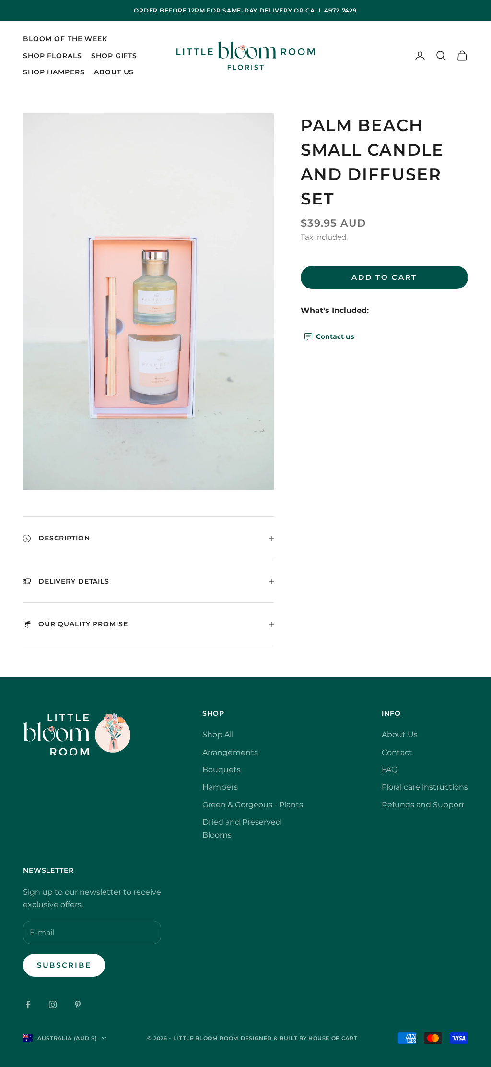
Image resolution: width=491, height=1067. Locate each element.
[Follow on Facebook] (28, 1004)
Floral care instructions (425, 786)
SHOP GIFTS (114, 55)
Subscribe (64, 965)
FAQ (389, 769)
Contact (397, 752)
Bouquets (221, 769)
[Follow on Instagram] (53, 1004)
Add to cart (384, 277)
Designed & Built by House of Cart (299, 1038)
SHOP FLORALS (52, 55)
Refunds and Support (423, 804)
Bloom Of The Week (65, 39)
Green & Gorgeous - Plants (252, 804)
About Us (114, 72)
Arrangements (230, 752)
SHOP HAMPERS (53, 72)
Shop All (218, 734)
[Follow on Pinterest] (77, 1004)
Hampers (220, 786)
